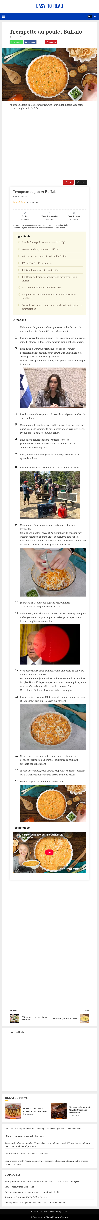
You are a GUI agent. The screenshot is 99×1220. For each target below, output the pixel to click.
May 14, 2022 (26, 37)
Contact (51, 1212)
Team (45, 1212)
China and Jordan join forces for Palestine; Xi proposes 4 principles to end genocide (43, 1128)
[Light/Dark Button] (90, 16)
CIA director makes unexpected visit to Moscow (27, 1153)
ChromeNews (51, 1217)
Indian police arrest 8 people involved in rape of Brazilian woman (35, 1202)
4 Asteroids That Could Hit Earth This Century (26, 1197)
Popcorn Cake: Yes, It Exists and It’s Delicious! (35, 1110)
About (39, 1212)
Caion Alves (15, 37)
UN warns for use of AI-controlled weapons (24, 1136)
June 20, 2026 (29, 1114)
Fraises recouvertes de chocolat (19, 1186)
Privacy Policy (61, 1212)
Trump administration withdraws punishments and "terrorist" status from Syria (42, 1181)
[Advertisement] (49, 128)
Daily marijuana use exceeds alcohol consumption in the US (32, 1192)
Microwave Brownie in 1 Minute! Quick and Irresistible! (81, 1110)
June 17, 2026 (75, 1115)
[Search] (95, 16)
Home (33, 1212)
